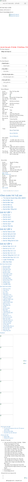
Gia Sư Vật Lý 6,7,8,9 (9, 234)
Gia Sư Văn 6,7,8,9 (8, 238)
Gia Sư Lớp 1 (7, 215)
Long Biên (7, 284)
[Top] (25, 477)
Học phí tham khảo (8, 431)
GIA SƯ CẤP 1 (6, 212)
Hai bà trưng (7, 279)
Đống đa (6, 266)
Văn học (6, 308)
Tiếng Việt (7, 294)
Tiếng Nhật (6, 305)
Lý (5, 291)
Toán (6, 290)
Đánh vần (6, 318)
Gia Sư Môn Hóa (8, 207)
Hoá (5, 293)
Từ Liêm (6, 270)
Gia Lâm (6, 267)
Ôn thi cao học (7, 317)
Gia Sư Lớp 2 (7, 217)
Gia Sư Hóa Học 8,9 (9, 236)
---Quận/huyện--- (5, 63)
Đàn (5, 309)
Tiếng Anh (7, 297)
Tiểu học (7, 288)
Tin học (6, 324)
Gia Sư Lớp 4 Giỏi (8, 221)
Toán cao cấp (7, 321)
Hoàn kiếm (7, 269)
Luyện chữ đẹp (8, 312)
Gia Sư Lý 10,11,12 (8, 248)
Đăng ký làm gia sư (8, 438)
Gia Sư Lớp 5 (7, 224)
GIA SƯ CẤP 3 (6, 243)
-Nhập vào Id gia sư (6, 51)
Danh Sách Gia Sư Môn (5, 286)
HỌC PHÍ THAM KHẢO (8, 3)
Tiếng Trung (7, 323)
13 (17, 190)
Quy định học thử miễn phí (10, 432)
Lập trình (6, 329)
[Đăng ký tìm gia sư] (14, 14)
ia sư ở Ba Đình (14, 133)
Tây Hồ (6, 276)
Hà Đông (6, 282)
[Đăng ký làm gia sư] (14, 15)
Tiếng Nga (6, 311)
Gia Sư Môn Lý (7, 205)
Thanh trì (6, 281)
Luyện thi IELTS (8, 302)
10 (11, 190)
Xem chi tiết (5, 173)
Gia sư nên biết (4, 435)
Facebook (2, 332)
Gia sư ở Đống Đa (14, 136)
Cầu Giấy (7, 278)
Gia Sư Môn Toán (8, 202)
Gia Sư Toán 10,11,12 (9, 246)
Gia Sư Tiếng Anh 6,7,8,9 (10, 240)
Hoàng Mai (7, 275)
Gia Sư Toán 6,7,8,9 (9, 232)
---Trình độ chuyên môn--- (7, 74)
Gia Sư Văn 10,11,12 (9, 253)
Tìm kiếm (4, 58)
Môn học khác (7, 327)
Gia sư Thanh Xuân (14, 130)
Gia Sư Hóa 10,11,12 (9, 251)
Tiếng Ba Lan (7, 315)
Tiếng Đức (6, 300)
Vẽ (4, 306)
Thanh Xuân (7, 273)
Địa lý (5, 314)
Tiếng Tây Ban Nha (8, 326)
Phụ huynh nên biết (5, 426)
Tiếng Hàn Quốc (8, 320)
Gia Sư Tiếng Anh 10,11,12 (11, 255)
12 (15, 190)
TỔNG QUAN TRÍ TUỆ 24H (11, 195)
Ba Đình (6, 272)
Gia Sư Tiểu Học (8, 226)
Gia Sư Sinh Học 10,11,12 (11, 257)
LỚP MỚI (17, 3)
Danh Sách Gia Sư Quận (6, 264)
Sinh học (6, 303)
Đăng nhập (6, 436)
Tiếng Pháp (7, 330)
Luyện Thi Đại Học (8, 259)
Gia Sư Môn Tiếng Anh (10, 209)
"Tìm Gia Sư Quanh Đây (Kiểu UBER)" (14, 198)
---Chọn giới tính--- (6, 80)
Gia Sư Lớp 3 (7, 219)
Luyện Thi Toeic (8, 296)
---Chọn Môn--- (5, 69)
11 (13, 190)
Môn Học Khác (7, 262)
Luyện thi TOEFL (8, 299)
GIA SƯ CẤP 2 (6, 229)
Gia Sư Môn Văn (8, 200)
